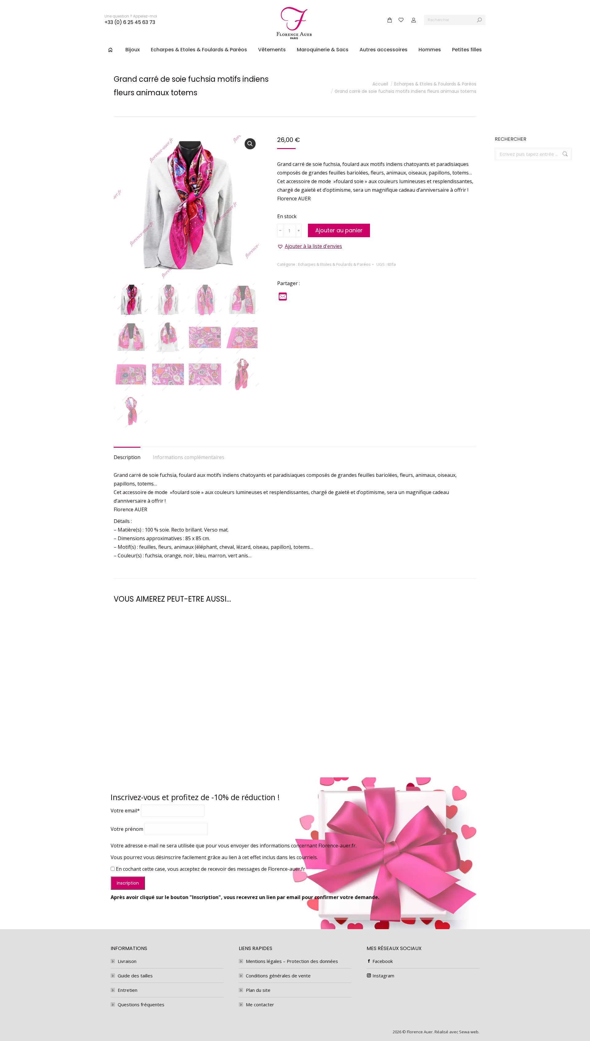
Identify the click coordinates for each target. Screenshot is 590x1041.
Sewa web (468, 1032)
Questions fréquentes (141, 1004)
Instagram (383, 975)
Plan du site (258, 990)
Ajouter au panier (339, 230)
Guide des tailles (135, 975)
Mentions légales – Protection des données (292, 961)
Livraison (127, 961)
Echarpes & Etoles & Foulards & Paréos (334, 264)
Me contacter (260, 1004)
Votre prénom (127, 829)
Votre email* (125, 810)
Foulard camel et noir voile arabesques (294, 736)
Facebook (382, 961)
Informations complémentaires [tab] (188, 457)
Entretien (127, 990)
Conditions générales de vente (278, 975)
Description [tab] (127, 457)
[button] (250, 143)
